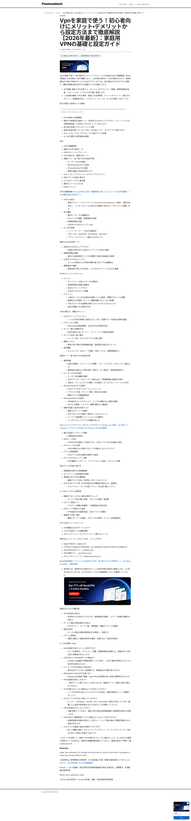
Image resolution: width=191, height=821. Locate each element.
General (58, 13)
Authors (123, 4)
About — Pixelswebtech (139, 4)
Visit (181, 818)
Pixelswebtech (52, 4)
